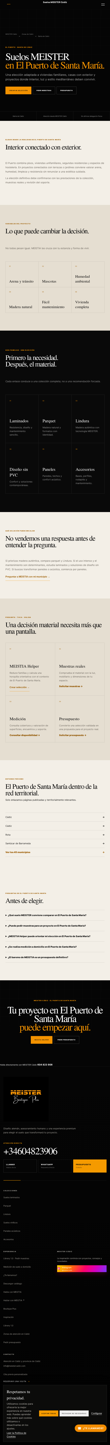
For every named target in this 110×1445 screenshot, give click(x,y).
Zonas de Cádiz (27, 34)
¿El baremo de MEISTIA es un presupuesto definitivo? (38, 957)
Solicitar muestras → (71, 686)
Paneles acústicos (11, 1231)
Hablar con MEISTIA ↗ (13, 1300)
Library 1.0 (8, 1325)
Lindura (6, 1214)
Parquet (7, 1206)
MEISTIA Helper (42, 1040)
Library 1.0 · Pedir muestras (16, 1258)
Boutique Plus (9, 1308)
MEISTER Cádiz (11, 34)
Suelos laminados (11, 1197)
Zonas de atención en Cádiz (16, 1334)
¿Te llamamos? (10, 1275)
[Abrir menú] (103, 4)
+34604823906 (30, 1150)
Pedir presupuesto (66, 1040)
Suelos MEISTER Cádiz (55, 2)
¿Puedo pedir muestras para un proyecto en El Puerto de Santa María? (47, 925)
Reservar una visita (16, 1381)
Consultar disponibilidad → (25, 735)
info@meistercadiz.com (14, 1366)
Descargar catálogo (12, 1283)
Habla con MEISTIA (12, 1292)
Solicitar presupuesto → (72, 735)
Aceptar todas (48, 1413)
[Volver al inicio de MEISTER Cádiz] (8, 4)
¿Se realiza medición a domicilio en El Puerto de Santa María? (42, 946)
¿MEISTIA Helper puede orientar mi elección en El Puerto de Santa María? (49, 936)
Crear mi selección (18, 90)
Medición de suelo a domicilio (17, 1267)
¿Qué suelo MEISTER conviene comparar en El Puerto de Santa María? (47, 915)
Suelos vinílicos (10, 1222)
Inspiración (8, 1317)
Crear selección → (20, 687)
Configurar (96, 1413)
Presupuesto (66, 90)
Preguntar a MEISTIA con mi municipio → (27, 576)
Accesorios (8, 1239)
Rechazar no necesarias (74, 1413)
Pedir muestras (44, 90)
